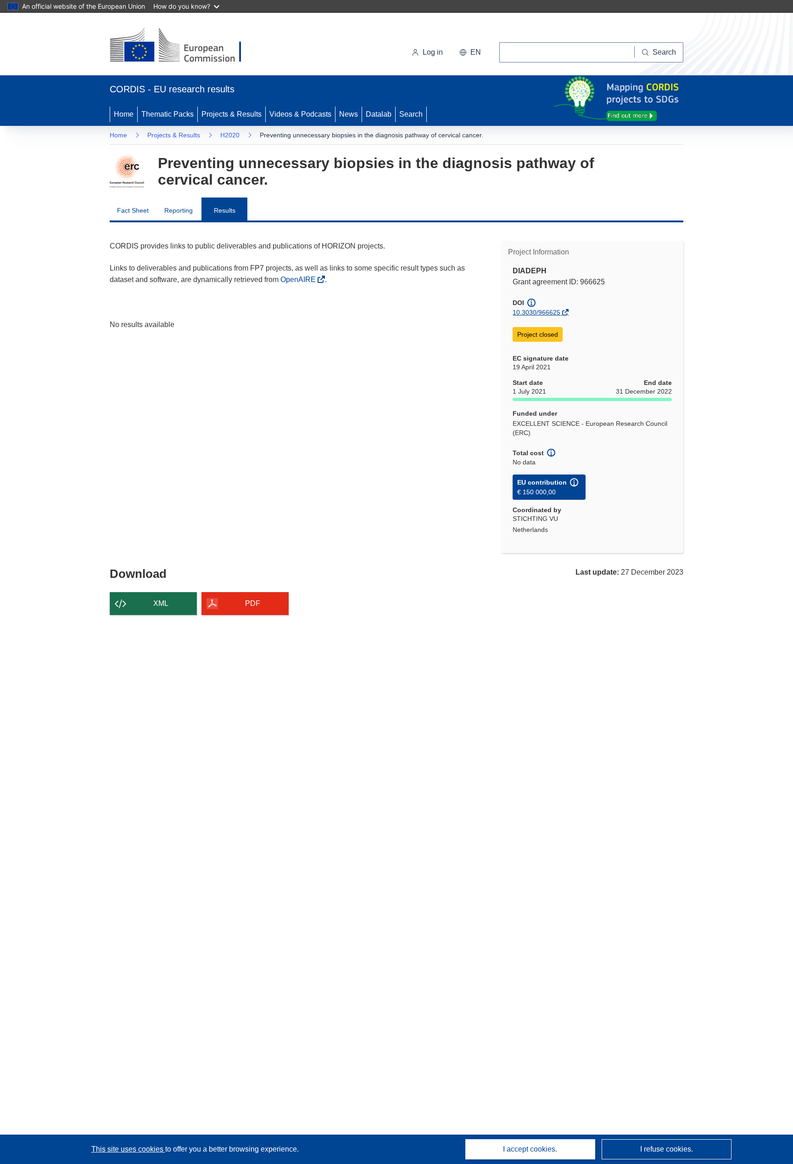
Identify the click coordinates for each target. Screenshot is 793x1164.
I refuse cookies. (666, 1149)
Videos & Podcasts (300, 114)
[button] (470, 52)
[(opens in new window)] (184, 46)
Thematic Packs (167, 114)
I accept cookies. (530, 1149)
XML (160, 603)
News (348, 114)
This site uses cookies (128, 1149)
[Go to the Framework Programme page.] (127, 171)
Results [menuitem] (224, 210)
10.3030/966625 (536, 312)
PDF (252, 603)
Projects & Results (231, 114)
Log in (433, 52)
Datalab (378, 114)
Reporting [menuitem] (178, 210)
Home (124, 114)
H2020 (230, 135)
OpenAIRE (299, 279)
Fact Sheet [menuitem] (133, 210)
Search (411, 114)
